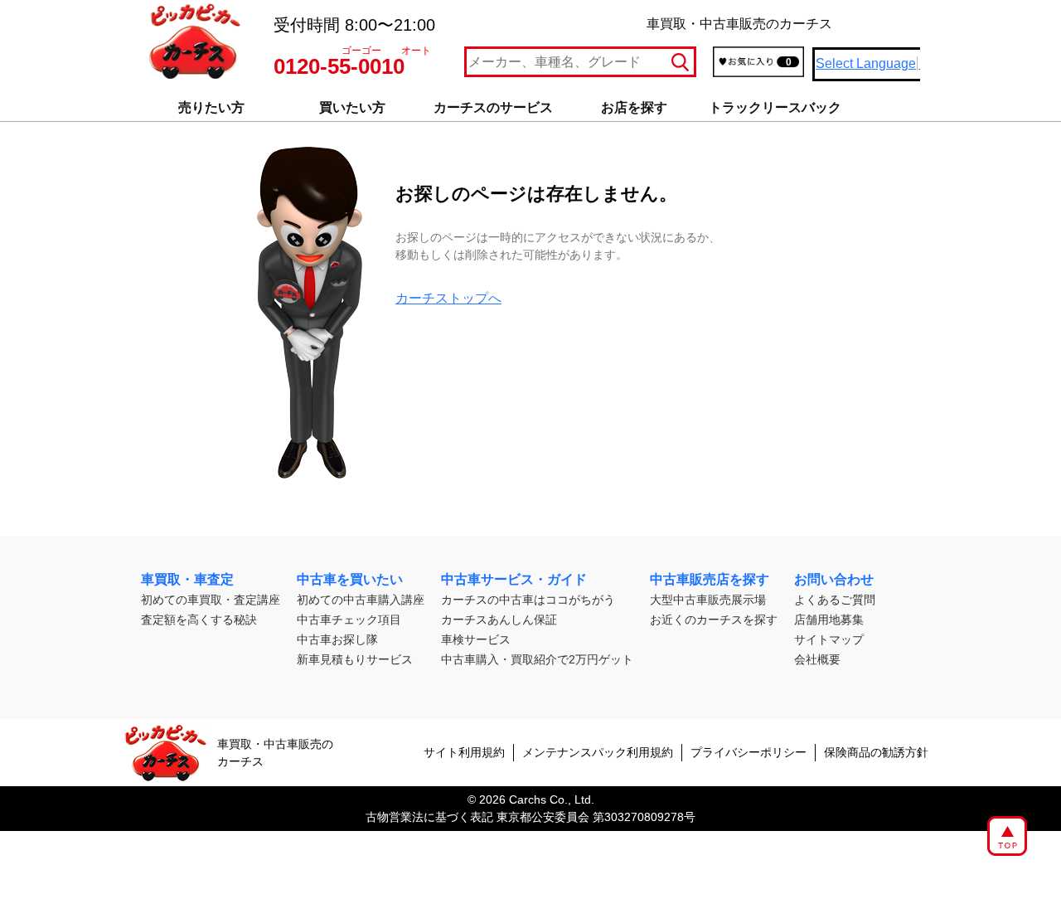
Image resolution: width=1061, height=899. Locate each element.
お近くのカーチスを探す (714, 619)
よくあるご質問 (834, 599)
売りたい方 (211, 107)
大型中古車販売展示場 (708, 599)
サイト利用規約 (464, 752)
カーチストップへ (448, 298)
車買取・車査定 (187, 579)
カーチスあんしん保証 (499, 619)
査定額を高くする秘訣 (199, 619)
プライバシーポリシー (748, 752)
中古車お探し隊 (337, 639)
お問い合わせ (834, 579)
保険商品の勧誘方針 (876, 752)
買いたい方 (352, 107)
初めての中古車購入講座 (360, 599)
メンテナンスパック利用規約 (597, 752)
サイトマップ (829, 639)
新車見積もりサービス (355, 659)
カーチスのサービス (493, 107)
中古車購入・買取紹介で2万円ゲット (537, 659)
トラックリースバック (775, 107)
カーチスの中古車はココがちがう (528, 599)
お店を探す (634, 107)
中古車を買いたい (350, 579)
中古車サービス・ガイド (514, 579)
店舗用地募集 (829, 619)
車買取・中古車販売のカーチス (275, 752)
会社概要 (817, 659)
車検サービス (476, 639)
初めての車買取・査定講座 (210, 599)
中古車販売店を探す (709, 579)
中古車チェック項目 (349, 619)
